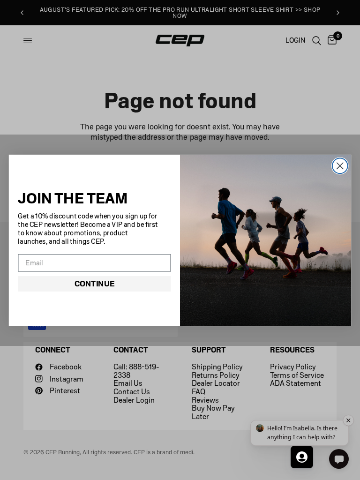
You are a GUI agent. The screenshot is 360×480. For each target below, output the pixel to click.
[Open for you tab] (302, 457)
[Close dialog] (340, 165)
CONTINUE (94, 283)
